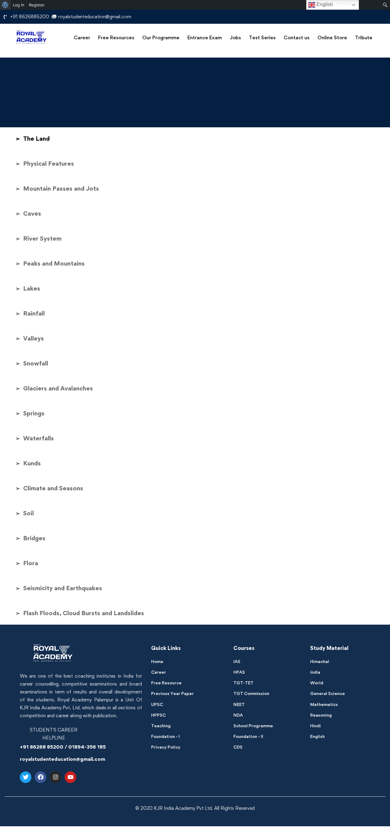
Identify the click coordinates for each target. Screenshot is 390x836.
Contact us (297, 37)
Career (82, 37)
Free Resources (116, 37)
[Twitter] (25, 777)
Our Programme (160, 37)
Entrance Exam (204, 37)
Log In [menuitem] (18, 4)
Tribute (363, 37)
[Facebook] (40, 777)
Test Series (262, 37)
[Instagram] (55, 777)
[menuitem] (5, 5)
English (324, 4)
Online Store (332, 37)
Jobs (235, 37)
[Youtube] (70, 777)
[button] (82, 38)
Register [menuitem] (37, 4)
